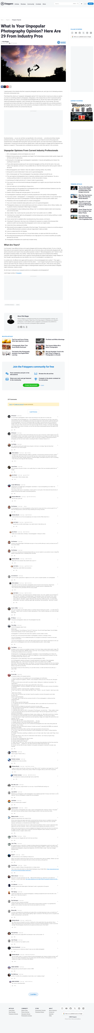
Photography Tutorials (40, 1010)
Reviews (23, 4)
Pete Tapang (14, 891)
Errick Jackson (15, 452)
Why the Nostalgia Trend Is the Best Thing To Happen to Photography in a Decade (55, 353)
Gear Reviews (12, 1012)
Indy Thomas (14, 940)
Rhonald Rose (14, 932)
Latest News (12, 1010)
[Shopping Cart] (81, 3)
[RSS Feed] (90, 32)
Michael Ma (13, 910)
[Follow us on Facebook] (79, 32)
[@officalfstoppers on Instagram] (72, 32)
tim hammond (14, 575)
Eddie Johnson (14, 875)
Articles (17, 4)
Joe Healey (13, 444)
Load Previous (33, 412)
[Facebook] (21, 326)
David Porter (14, 865)
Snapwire (18, 273)
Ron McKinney (14, 974)
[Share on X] (5, 87)
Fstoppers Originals (16, 19)
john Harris (14, 475)
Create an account (19, 404)
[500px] (26, 326)
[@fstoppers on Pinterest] (87, 32)
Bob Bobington (14, 900)
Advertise (51, 1014)
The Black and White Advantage (55, 340)
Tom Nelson (14, 647)
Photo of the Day (25, 1012)
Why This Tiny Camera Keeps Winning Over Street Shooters (85, 196)
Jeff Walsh (13, 800)
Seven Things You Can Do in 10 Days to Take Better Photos (85, 211)
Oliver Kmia (14, 751)
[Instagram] (19, 326)
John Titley (13, 836)
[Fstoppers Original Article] (61, 42)
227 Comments (13, 43)
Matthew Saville (14, 816)
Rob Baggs (5, 41)
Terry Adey (13, 625)
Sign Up (90, 3)
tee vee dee (13, 674)
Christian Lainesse (15, 759)
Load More (33, 994)
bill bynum (13, 415)
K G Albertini (14, 884)
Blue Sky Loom (14, 784)
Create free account (31, 385)
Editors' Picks (24, 1010)
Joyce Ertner (14, 466)
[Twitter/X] (24, 326)
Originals (8, 19)
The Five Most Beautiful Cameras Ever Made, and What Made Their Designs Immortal (86, 189)
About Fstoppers (53, 1010)
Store (44, 4)
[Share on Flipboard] (7, 87)
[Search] (78, 3)
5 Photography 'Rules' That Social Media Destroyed (20, 346)
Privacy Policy (68, 1018)
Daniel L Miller (14, 608)
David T (13, 854)
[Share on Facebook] (2, 87)
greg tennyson (14, 807)
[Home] (7, 3)
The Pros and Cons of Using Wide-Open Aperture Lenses (20, 340)
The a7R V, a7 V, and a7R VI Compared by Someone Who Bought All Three (85, 204)
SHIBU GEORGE (15, 966)
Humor (17, 304)
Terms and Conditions (76, 1018)
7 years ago (19, 415)
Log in (42, 385)
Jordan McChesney (15, 484)
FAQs (50, 1015)
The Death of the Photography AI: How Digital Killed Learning (21, 353)
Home (2, 19)
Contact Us (51, 1012)
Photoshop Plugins (39, 1012)
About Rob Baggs (23, 316)
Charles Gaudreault (15, 947)
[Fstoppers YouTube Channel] (76, 32)
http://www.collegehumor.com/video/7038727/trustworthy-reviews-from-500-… (42, 879)
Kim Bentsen (14, 506)
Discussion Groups (25, 1014)
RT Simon (13, 618)
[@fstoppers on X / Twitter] (83, 32)
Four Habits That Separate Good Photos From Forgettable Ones (85, 217)
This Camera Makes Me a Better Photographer (53, 346)
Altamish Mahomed (16, 496)
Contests (38, 4)
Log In (85, 3)
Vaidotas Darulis (15, 515)
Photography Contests (26, 1015)
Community (30, 4)
